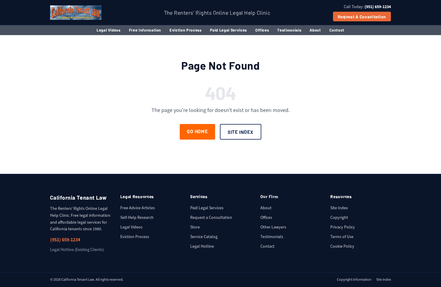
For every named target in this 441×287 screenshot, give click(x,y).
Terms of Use (341, 236)
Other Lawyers (273, 227)
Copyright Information (354, 279)
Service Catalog (204, 236)
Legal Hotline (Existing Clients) (77, 249)
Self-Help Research (137, 217)
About (315, 29)
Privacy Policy (342, 227)
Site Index (241, 131)
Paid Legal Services (228, 29)
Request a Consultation (362, 17)
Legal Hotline (202, 246)
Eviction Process (185, 29)
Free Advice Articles (137, 207)
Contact (337, 29)
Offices (262, 29)
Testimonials (289, 29)
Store (195, 227)
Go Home (197, 131)
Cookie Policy (342, 246)
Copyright (339, 217)
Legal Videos (109, 29)
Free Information (145, 29)
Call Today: (367, 6)
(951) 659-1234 (65, 240)
